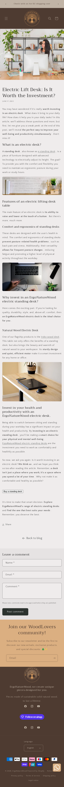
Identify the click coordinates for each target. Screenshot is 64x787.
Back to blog (34, 538)
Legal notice (33, 780)
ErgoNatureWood (19, 771)
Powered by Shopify (35, 771)
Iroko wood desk (50, 337)
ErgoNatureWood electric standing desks (24, 443)
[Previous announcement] (5, 4)
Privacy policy (17, 776)
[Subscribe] (54, 658)
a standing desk (46, 151)
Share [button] (8, 524)
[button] (6, 18)
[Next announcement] (58, 4)
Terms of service (33, 776)
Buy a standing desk (13, 491)
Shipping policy (49, 776)
